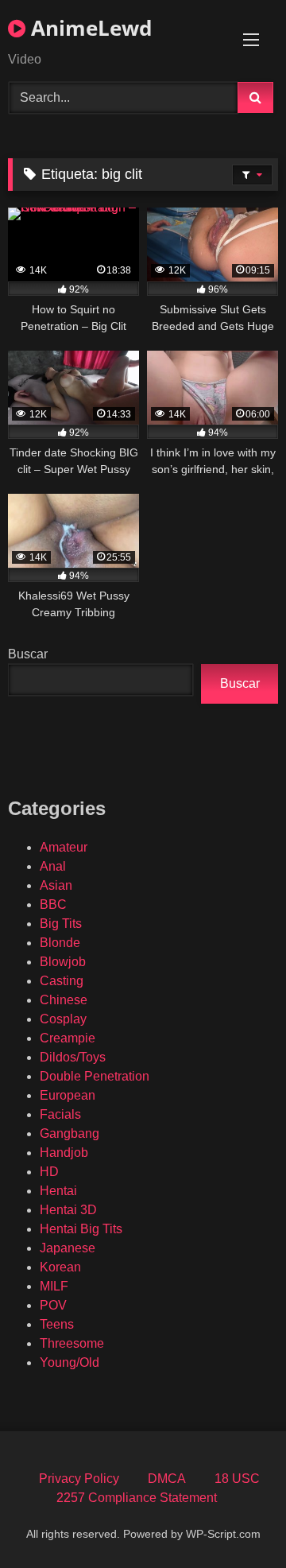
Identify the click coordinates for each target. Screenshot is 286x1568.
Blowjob (63, 961)
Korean (60, 1267)
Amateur (63, 847)
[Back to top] (236, 1520)
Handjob (64, 1152)
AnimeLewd (88, 28)
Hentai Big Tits (81, 1229)
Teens (57, 1324)
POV (53, 1305)
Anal (53, 866)
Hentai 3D (68, 1210)
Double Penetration (94, 1076)
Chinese (63, 1000)
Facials (60, 1114)
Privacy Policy (79, 1478)
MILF (54, 1286)
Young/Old (69, 1362)
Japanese (67, 1248)
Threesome (72, 1343)
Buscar (28, 654)
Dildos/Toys (73, 1057)
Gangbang (69, 1133)
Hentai (58, 1190)
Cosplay (63, 1019)
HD (49, 1171)
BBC (53, 904)
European (67, 1095)
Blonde (60, 942)
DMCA (167, 1478)
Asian (56, 885)
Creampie (67, 1038)
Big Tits (61, 923)
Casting (61, 981)
